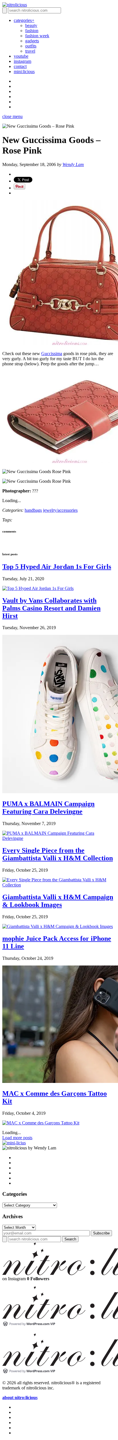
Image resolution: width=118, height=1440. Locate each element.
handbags (33, 510)
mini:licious (24, 71)
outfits (30, 45)
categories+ (24, 20)
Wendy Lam (73, 164)
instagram (22, 61)
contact (20, 66)
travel (30, 51)
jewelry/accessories (60, 510)
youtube (21, 56)
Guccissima (51, 353)
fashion (31, 30)
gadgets (32, 40)
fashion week (37, 35)
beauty (31, 25)
